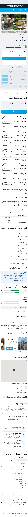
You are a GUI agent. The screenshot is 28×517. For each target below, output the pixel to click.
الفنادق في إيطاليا (23, 489)
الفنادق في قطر (23, 471)
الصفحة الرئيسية (22, 510)
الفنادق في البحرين (23, 481)
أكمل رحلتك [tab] (23, 463)
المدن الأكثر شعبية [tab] (12, 460)
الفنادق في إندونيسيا (23, 477)
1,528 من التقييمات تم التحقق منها (13, 47)
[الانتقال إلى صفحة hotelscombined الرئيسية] (18, 9)
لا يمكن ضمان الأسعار (22, 495)
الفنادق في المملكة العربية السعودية (19, 473)
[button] (1, 5)
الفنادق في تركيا (23, 475)
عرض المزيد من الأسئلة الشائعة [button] (14, 419)
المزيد (25, 206)
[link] (19, 351)
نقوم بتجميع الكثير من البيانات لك (18, 502)
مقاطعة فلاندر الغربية (23, 513)
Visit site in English (13, 6)
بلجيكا (17, 510)
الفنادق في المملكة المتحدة (21, 487)
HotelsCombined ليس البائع (19, 500)
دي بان (5, 513)
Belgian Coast (13, 513)
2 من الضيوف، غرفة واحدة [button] (19, 55)
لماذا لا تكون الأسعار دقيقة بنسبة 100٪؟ (17, 504)
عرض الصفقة (9, 348)
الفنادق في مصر (23, 483)
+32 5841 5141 (23, 45)
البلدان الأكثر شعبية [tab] (22, 460)
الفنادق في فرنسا (23, 485)
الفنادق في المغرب (23, 469)
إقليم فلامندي (9, 510)
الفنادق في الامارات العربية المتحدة (20, 479)
